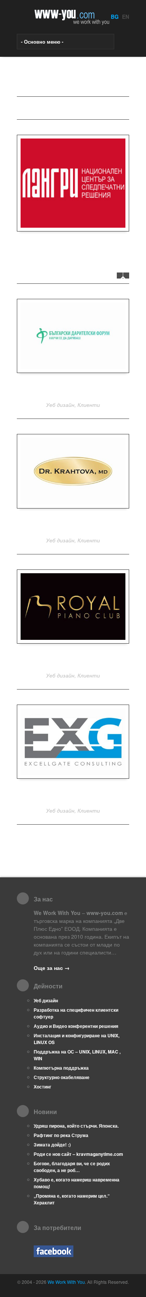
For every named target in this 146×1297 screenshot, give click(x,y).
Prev (120, 275)
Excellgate (73, 794)
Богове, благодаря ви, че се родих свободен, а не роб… (72, 1167)
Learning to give (73, 388)
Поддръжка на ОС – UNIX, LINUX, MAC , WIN (77, 1055)
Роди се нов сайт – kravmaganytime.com (78, 1154)
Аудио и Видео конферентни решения (76, 1026)
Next (126, 275)
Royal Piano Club (73, 659)
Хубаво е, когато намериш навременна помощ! (76, 1183)
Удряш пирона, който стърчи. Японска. (76, 1125)
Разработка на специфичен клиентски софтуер (76, 1013)
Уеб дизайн (46, 1000)
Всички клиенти (48, 108)
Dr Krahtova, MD (73, 523)
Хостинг (42, 1086)
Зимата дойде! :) (52, 1144)
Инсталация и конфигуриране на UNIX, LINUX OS (76, 1039)
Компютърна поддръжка (61, 1067)
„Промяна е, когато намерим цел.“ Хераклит (72, 1199)
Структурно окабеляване (61, 1077)
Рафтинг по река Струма (61, 1135)
